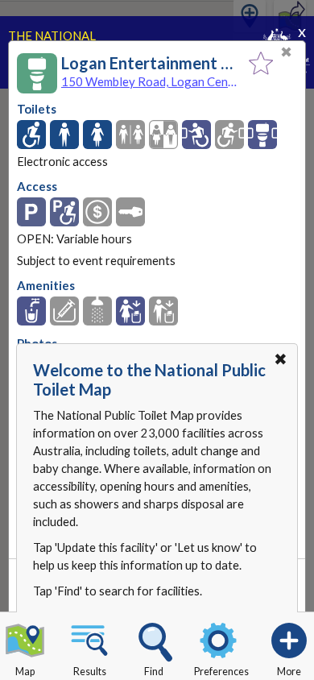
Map (25, 671)
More (289, 671)
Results (89, 671)
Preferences (221, 671)
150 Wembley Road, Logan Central (151, 81)
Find (153, 671)
